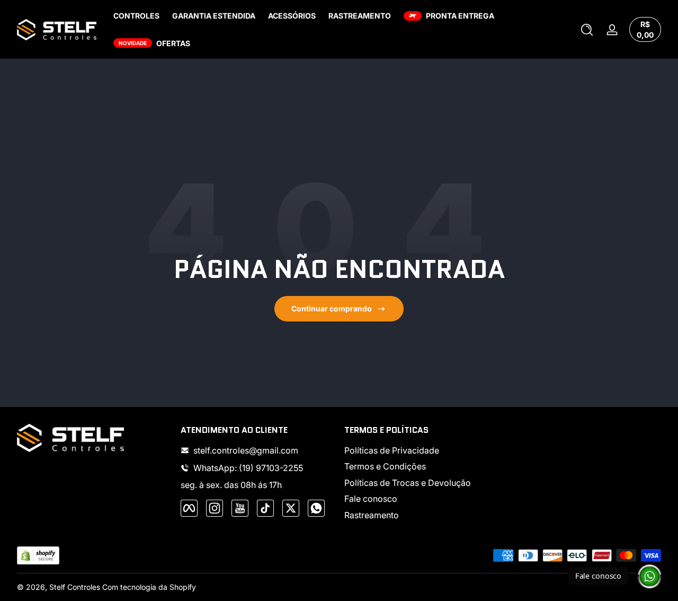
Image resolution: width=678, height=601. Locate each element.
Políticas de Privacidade (391, 450)
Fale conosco (370, 498)
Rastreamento (371, 515)
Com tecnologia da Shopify (149, 586)
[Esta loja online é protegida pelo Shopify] (38, 555)
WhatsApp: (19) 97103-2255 (248, 468)
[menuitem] (420, 450)
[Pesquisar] (587, 29)
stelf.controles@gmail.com (245, 450)
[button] (587, 30)
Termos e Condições (385, 466)
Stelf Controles (74, 586)
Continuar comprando (331, 308)
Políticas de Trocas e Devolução (407, 482)
